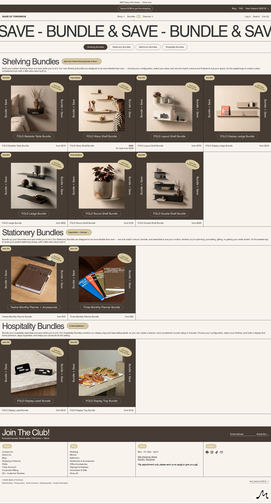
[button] (256, 16)
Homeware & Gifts (78, 470)
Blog (234, 8)
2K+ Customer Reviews (13, 473)
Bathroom (74, 458)
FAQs (4, 464)
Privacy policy (19, 483)
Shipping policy (46, 483)
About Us (6, 455)
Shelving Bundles (95, 47)
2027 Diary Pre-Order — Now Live (135, 2)
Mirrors (73, 455)
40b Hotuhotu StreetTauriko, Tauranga (147, 458)
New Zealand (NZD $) (256, 8)
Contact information (60, 483)
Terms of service (32, 483)
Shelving (74, 452)
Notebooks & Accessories (82, 461)
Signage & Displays (79, 467)
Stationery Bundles (121, 47)
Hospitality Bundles (175, 47)
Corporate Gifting (10, 470)
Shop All (74, 473)
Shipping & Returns (11, 461)
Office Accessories (78, 464)
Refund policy (7, 483)
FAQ (241, 8)
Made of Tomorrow (16, 480)
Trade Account (9, 467)
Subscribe (261, 434)
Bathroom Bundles (148, 47)
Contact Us (7, 452)
